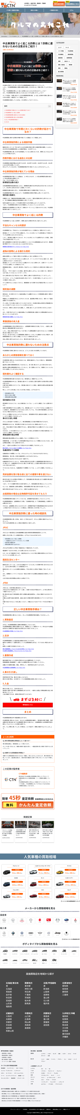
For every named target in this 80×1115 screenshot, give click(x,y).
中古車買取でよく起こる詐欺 (12, 112)
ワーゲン (53, 1059)
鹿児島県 (66, 1033)
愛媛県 (46, 1022)
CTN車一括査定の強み (13, 10)
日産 (59, 1053)
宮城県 (9, 1000)
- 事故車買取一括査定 (6, 1055)
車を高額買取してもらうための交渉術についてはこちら (18, 649)
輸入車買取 (61, 71)
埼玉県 (28, 991)
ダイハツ (43, 1055)
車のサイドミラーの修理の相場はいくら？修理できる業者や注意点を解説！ (69, 120)
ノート (58, 1075)
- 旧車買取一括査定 (6, 1057)
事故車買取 (70, 54)
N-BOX (43, 1073)
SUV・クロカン (19, 1068)
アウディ (60, 1059)
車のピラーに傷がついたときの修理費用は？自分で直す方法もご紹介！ (69, 112)
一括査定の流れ (53, 10)
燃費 (59, 61)
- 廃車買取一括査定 (6, 1053)
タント (42, 1077)
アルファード (51, 1071)
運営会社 (49, 1109)
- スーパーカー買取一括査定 (8, 1061)
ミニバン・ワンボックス (6, 1070)
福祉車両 (13, 1078)
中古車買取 (70, 51)
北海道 (9, 988)
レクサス (43, 1053)
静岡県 (65, 991)
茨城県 (28, 997)
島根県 (28, 1027)
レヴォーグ (61, 1082)
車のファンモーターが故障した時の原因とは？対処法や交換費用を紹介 (69, 82)
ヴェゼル (56, 1073)
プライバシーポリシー (16, 1109)
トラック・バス (20, 1078)
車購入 (66, 68)
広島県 (28, 1019)
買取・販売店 (61, 64)
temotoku (4, 36)
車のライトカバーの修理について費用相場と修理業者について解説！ (69, 89)
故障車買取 (69, 58)
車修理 (70, 64)
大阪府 (9, 1016)
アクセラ (54, 1079)
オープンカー (9, 1073)
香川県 (46, 1019)
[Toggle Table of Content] (48, 106)
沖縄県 (65, 1036)
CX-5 (42, 1079)
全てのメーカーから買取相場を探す (72, 939)
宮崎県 (65, 1030)
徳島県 (46, 1016)
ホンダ (54, 1053)
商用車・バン (21, 1075)
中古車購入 (61, 54)
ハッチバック (17, 1070)
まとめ (7, 122)
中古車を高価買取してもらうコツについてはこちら (17, 651)
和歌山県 (10, 1030)
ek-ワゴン (43, 1084)
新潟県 (46, 988)
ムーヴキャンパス (51, 1077)
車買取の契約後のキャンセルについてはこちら (16, 246)
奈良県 (9, 1024)
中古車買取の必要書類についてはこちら (14, 667)
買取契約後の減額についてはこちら (13, 317)
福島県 (9, 1006)
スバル (69, 1053)
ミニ (65, 1059)
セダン (2, 1073)
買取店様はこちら (57, 1109)
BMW (48, 1059)
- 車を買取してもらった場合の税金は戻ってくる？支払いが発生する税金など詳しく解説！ (23, 1093)
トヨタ (49, 1053)
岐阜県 (65, 988)
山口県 (28, 1016)
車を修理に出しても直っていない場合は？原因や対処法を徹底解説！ (69, 105)
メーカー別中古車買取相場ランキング (71, 901)
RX (42, 1068)
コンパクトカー (10, 1068)
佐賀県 (65, 1019)
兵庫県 (9, 1019)
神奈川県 (28, 988)
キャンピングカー (5, 1078)
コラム (71, 10)
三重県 (65, 994)
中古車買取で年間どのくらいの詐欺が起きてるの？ (18, 110)
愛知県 (65, 985)
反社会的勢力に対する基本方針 (37, 1109)
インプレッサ (44, 1082)
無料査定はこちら (28, 705)
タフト (59, 1077)
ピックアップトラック (11, 1075)
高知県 (46, 1024)
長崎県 (65, 1022)
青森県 (9, 991)
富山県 (46, 997)
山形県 (9, 1003)
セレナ (52, 1075)
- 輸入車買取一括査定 (6, 1059)
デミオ (47, 1079)
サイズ (67, 47)
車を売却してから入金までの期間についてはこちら (17, 448)
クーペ (2, 1075)
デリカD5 (51, 1084)
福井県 (46, 1003)
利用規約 (25, 1109)
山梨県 (46, 991)
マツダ (74, 1053)
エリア (59, 47)
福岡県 (65, 1016)
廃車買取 (60, 58)
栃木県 (28, 1000)
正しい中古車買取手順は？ (12, 119)
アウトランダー (58, 1084)
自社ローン (67, 61)
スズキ (64, 1053)
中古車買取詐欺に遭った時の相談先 (14, 117)
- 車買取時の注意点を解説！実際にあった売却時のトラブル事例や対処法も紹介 (20, 1091)
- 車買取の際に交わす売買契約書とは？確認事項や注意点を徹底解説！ (18, 1096)
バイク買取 (61, 51)
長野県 (46, 994)
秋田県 (9, 997)
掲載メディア (66, 1109)
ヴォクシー (59, 1071)
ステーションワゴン (18, 1073)
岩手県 (9, 994)
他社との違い (34, 10)
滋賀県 (9, 1027)
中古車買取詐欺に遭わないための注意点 (15, 115)
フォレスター (53, 1082)
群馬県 (28, 1003)
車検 (59, 68)
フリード (49, 1073)
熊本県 (65, 1024)
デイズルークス (45, 1075)
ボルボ (69, 1059)
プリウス (43, 1071)
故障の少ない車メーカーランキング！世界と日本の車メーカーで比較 (69, 97)
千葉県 (28, 994)
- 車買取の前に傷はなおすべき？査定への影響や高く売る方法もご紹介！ (19, 1098)
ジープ (75, 1059)
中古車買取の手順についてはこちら (13, 631)
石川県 (46, 1000)
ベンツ (42, 1059)
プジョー (43, 1061)
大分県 (65, 1027)
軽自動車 (3, 1068)
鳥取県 (28, 1024)
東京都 (28, 985)
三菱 (49, 1055)
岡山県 (28, 1022)
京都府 (9, 1022)
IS (45, 1068)
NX (49, 1068)
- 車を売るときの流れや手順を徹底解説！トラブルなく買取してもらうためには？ (21, 1100)
